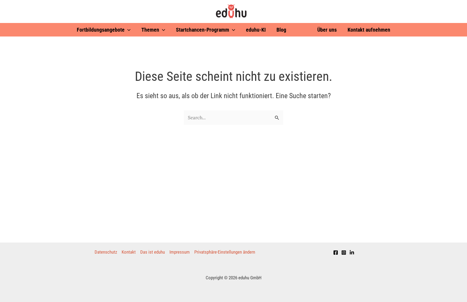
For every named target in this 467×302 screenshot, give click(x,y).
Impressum (179, 252)
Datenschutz (106, 252)
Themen (150, 29)
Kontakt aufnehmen (369, 29)
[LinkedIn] (351, 252)
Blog (281, 29)
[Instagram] (343, 252)
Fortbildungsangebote (101, 29)
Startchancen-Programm (202, 29)
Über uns (327, 29)
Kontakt (129, 252)
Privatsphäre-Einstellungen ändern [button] (224, 252)
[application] (128, 29)
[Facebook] (335, 252)
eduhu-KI (256, 29)
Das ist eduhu (152, 252)
